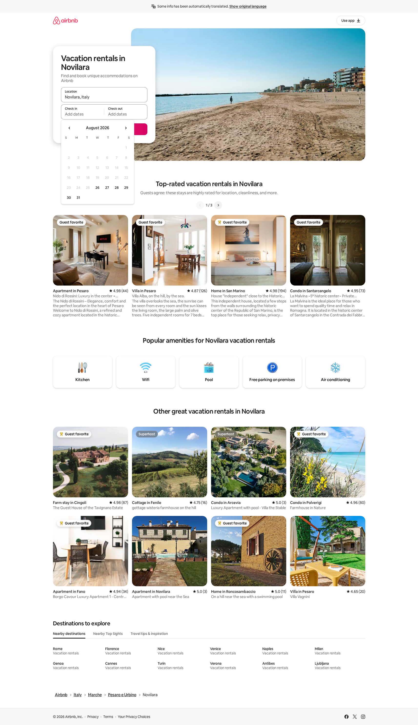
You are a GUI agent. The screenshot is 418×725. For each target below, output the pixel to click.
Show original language (247, 6)
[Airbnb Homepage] (65, 20)
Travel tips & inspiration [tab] (149, 633)
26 (97, 187)
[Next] (218, 205)
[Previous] (200, 205)
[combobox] (104, 97)
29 (126, 187)
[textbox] (82, 114)
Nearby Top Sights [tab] (108, 633)
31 (78, 197)
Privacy (93, 716)
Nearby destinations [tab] (69, 633)
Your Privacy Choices (134, 716)
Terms (108, 716)
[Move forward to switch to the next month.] (125, 128)
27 (107, 187)
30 (69, 197)
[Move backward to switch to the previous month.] (69, 128)
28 (117, 187)
